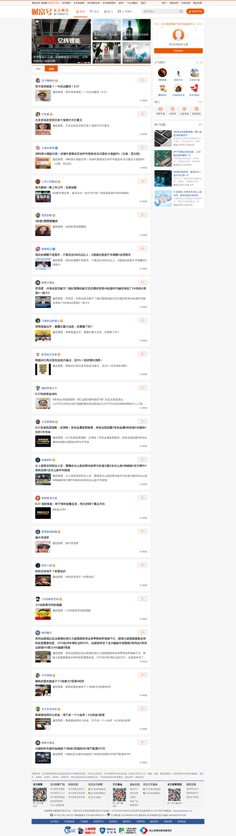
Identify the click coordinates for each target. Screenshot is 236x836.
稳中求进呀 (42, 537)
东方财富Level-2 (57, 793)
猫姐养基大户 (49, 388)
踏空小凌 (46, 565)
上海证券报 (47, 147)
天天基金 (117, 784)
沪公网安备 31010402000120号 (124, 815)
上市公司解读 (49, 181)
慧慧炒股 (46, 215)
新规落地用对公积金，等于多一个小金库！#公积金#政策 (70, 714)
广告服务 (84, 821)
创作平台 (197, 11)
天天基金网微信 (153, 793)
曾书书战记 (194, 95)
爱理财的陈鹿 (49, 531)
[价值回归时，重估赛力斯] (107, 29)
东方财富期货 (174, 784)
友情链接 (181, 821)
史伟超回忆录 (178, 95)
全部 (200, 102)
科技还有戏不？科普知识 (50, 571)
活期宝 (133, 797)
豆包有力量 (194, 80)
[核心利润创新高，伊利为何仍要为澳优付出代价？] (61, 41)
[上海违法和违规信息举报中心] (128, 830)
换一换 (199, 62)
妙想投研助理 (56, 801)
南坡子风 (178, 80)
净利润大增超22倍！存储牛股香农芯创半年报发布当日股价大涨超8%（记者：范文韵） (88, 153)
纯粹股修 (162, 80)
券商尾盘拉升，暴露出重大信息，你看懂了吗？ (64, 326)
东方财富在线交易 (76, 793)
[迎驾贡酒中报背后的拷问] (136, 29)
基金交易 (134, 793)
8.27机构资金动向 (46, 393)
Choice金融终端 (57, 805)
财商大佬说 (47, 282)
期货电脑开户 (192, 793)
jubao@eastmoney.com (182, 811)
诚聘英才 (127, 821)
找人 (157, 101)
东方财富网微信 (98, 793)
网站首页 (36, 3)
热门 (110, 11)
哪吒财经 (162, 95)
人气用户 (127, 11)
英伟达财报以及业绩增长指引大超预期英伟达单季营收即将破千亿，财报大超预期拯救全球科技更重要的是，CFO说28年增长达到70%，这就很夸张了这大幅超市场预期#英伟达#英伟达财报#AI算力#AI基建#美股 (91, 643)
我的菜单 (174, 3)
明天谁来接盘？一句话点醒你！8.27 (57, 86)
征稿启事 (168, 821)
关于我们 (54, 821)
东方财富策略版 (57, 797)
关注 (96, 11)
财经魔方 (46, 632)
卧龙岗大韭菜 (49, 354)
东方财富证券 (93, 3)
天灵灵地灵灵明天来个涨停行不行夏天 (58, 120)
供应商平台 (98, 821)
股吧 (143, 3)
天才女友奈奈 (49, 709)
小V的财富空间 (50, 599)
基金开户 (134, 789)
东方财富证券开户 (76, 789)
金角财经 (46, 459)
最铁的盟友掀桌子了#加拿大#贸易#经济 (59, 681)
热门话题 (160, 124)
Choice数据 (132, 3)
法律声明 (140, 821)
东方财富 (38, 784)
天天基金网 (79, 3)
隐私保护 (154, 821)
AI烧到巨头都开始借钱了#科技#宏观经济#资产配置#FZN (70, 748)
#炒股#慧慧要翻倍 (46, 221)
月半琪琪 (46, 675)
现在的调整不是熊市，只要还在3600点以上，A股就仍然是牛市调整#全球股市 (83, 254)
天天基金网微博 (153, 789)
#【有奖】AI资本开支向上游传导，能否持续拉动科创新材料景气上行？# (187, 195)
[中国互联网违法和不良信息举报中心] (156, 830)
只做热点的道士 (50, 320)
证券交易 (185, 3)
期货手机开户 (192, 789)
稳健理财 (134, 805)
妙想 (121, 3)
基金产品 (134, 801)
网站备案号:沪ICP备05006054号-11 (91, 815)
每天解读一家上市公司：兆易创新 (56, 187)
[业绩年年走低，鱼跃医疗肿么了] (136, 53)
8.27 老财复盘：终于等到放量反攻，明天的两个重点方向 (70, 503)
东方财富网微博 (98, 789)
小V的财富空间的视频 (48, 604)
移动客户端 (53, 3)
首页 (82, 11)
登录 (164, 3)
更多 (200, 124)
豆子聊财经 (47, 80)
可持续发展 (69, 821)
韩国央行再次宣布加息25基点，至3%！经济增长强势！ (69, 360)
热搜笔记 (46, 248)
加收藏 (44, 3)
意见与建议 (96, 797)
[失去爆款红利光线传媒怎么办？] (107, 53)
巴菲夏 (45, 114)
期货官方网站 (192, 797)
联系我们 (113, 821)
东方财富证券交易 (76, 797)
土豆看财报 (47, 421)
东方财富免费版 (57, 789)
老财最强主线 (49, 498)
